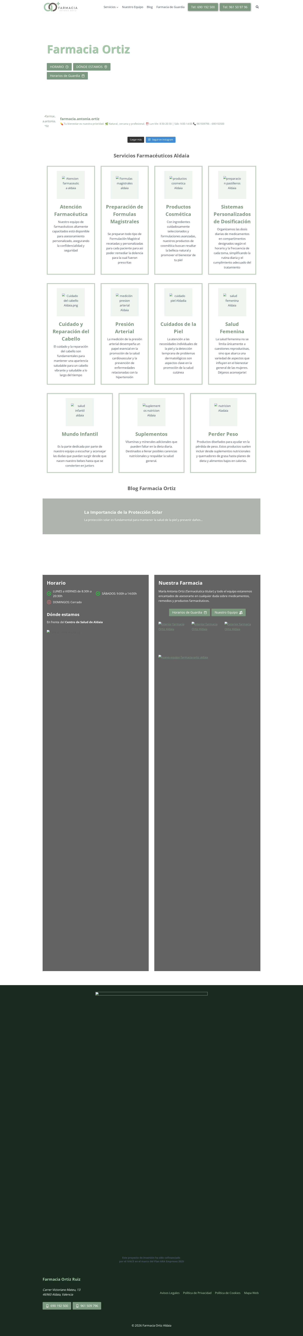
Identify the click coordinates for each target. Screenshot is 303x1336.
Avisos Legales (170, 1293)
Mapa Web (251, 1293)
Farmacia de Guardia (170, 7)
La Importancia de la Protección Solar (123, 512)
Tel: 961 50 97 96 (235, 7)
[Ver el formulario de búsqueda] (257, 7)
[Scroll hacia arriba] (294, 1317)
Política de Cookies (227, 1293)
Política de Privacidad (197, 1293)
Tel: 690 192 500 (203, 7)
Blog (150, 7)
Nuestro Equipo (132, 7)
